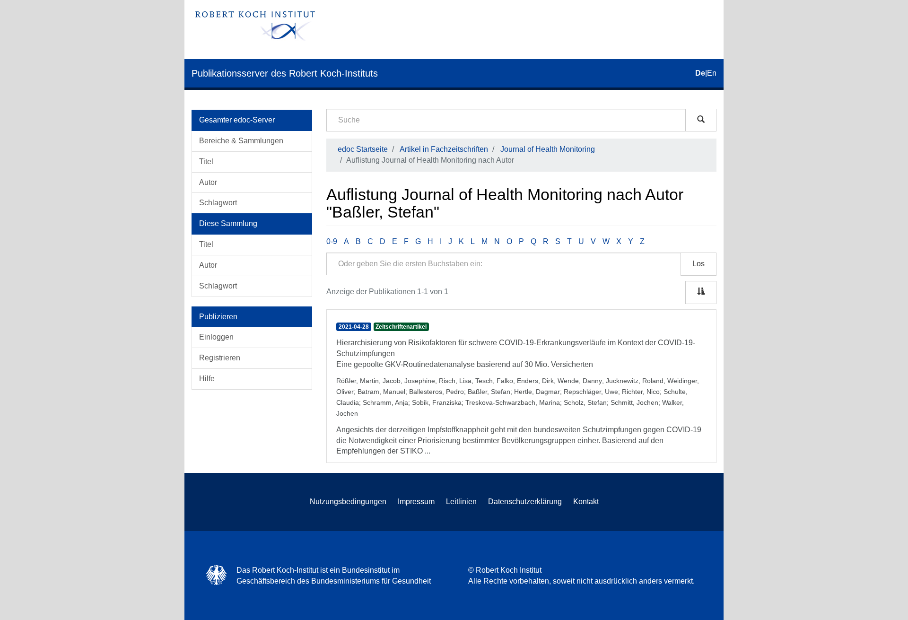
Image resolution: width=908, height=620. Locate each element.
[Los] (700, 120)
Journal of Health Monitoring (547, 149)
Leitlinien (461, 502)
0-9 (331, 241)
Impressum (416, 502)
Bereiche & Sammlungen (241, 141)
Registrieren (219, 358)
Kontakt (586, 502)
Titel (206, 161)
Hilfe (207, 379)
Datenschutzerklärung (525, 502)
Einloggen (216, 337)
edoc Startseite (363, 149)
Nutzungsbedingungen (348, 502)
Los (698, 264)
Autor (208, 182)
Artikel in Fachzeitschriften (444, 149)
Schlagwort (218, 203)
